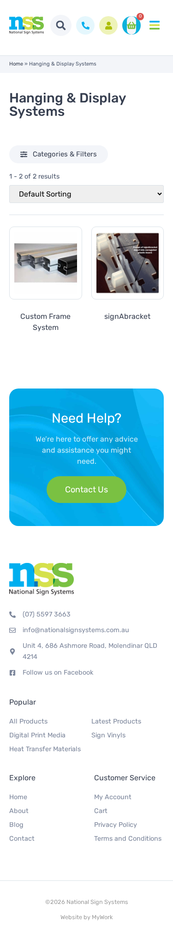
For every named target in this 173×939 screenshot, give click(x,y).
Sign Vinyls (108, 735)
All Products (28, 721)
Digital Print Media (37, 735)
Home (16, 64)
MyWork (102, 917)
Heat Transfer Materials (45, 749)
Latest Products (116, 721)
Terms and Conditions (127, 839)
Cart (100, 811)
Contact (22, 839)
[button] (61, 25)
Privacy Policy (115, 825)
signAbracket (127, 316)
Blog (16, 825)
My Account (112, 797)
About (19, 811)
